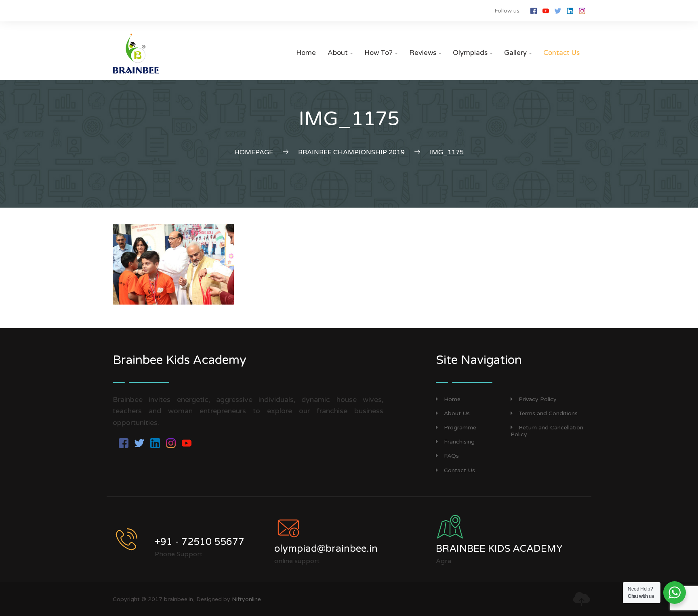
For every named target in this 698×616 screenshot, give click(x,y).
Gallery (518, 52)
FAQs (451, 455)
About (340, 52)
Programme (460, 427)
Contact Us (561, 52)
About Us (457, 413)
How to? (380, 52)
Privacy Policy (538, 399)
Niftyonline (246, 599)
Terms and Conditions (548, 413)
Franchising (459, 441)
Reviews (425, 52)
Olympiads (472, 52)
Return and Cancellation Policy (547, 431)
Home (306, 52)
